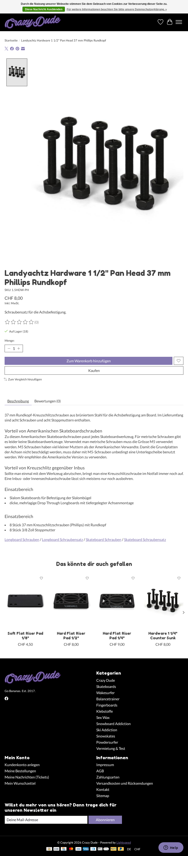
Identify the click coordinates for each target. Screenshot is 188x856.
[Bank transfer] (56, 849)
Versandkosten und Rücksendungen (124, 783)
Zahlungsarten (107, 777)
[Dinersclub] (93, 849)
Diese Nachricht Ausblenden (43, 9)
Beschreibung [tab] (18, 401)
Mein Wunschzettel (20, 783)
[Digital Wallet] (103, 849)
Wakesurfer (105, 692)
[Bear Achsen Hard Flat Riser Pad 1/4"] (117, 601)
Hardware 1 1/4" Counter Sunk (162, 635)
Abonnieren (105, 819)
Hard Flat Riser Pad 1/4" (117, 635)
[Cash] (49, 849)
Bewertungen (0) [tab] (47, 401)
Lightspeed (123, 842)
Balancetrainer (107, 699)
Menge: (9, 340)
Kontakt (102, 789)
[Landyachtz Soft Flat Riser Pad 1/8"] (25, 601)
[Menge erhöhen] (19, 348)
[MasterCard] (71, 849)
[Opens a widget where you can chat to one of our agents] (170, 848)
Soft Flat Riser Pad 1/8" (25, 635)
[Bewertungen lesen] (19, 322)
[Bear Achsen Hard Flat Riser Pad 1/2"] (71, 601)
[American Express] (86, 849)
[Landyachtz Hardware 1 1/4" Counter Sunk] (162, 601)
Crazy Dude (105, 680)
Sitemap (102, 795)
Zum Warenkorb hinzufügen (88, 361)
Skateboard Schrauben (103, 539)
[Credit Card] (63, 849)
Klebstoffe (104, 711)
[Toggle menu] (178, 22)
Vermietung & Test (110, 748)
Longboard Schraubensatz (62, 539)
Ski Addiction (106, 730)
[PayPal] (113, 849)
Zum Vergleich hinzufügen (25, 379)
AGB (100, 771)
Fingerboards (106, 705)
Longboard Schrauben (22, 539)
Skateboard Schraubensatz (145, 539)
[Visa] (78, 849)
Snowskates (105, 736)
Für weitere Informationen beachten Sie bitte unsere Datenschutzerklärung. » (117, 9)
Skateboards (106, 686)
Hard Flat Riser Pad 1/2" (71, 635)
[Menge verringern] (9, 348)
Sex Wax (103, 717)
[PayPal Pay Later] (121, 849)
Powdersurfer (107, 742)
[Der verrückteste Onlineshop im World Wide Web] (33, 22)
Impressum (105, 764)
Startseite (11, 40)
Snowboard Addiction (113, 723)
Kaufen (94, 370)
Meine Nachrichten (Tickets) (27, 777)
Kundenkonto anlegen (22, 764)
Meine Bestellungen (20, 771)
